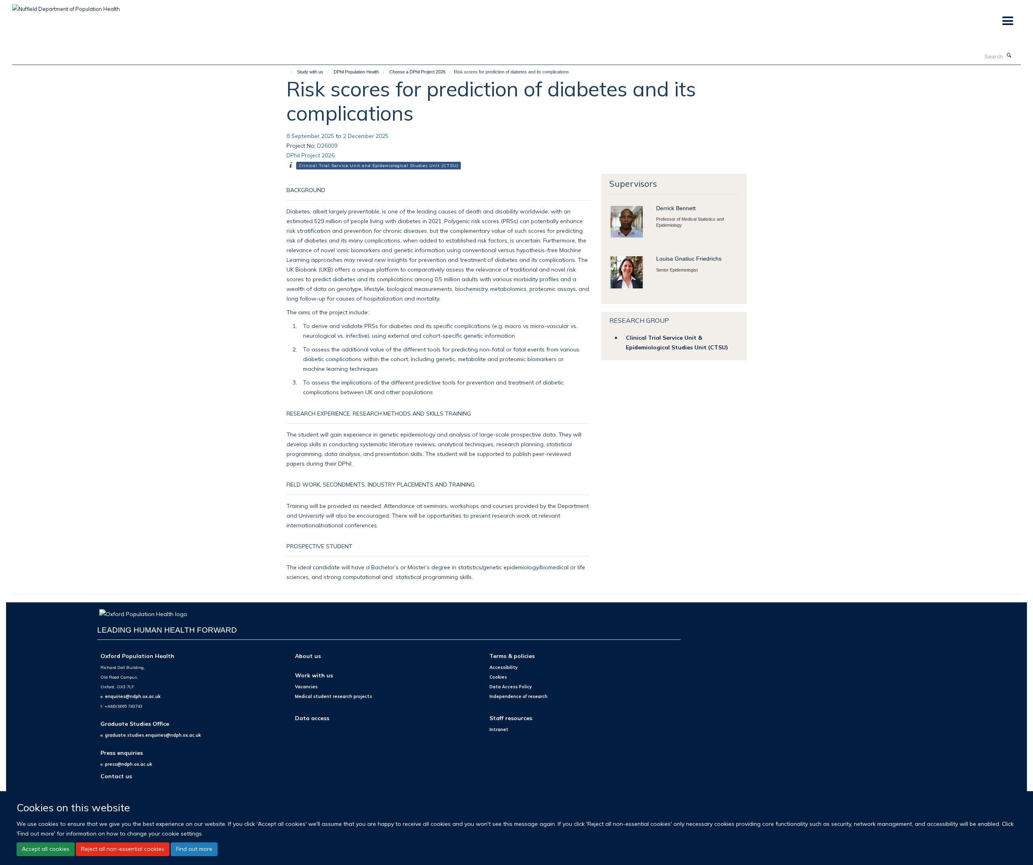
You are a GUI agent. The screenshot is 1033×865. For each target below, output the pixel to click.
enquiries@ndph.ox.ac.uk (133, 696)
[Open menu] (1007, 21)
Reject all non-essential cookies (122, 848)
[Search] (1009, 55)
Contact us (116, 776)
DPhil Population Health (356, 71)
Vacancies (306, 686)
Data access (312, 718)
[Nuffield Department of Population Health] (66, 6)
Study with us (310, 71)
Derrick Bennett (676, 208)
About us (308, 655)
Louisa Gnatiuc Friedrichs (688, 258)
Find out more (194, 848)
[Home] (287, 71)
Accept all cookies (45, 848)
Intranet (498, 729)
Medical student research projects (333, 696)
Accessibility (503, 667)
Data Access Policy (510, 686)
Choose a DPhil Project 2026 (417, 71)
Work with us (314, 675)
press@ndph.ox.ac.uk (128, 764)
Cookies (498, 677)
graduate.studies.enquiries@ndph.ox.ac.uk (153, 735)
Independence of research (518, 696)
